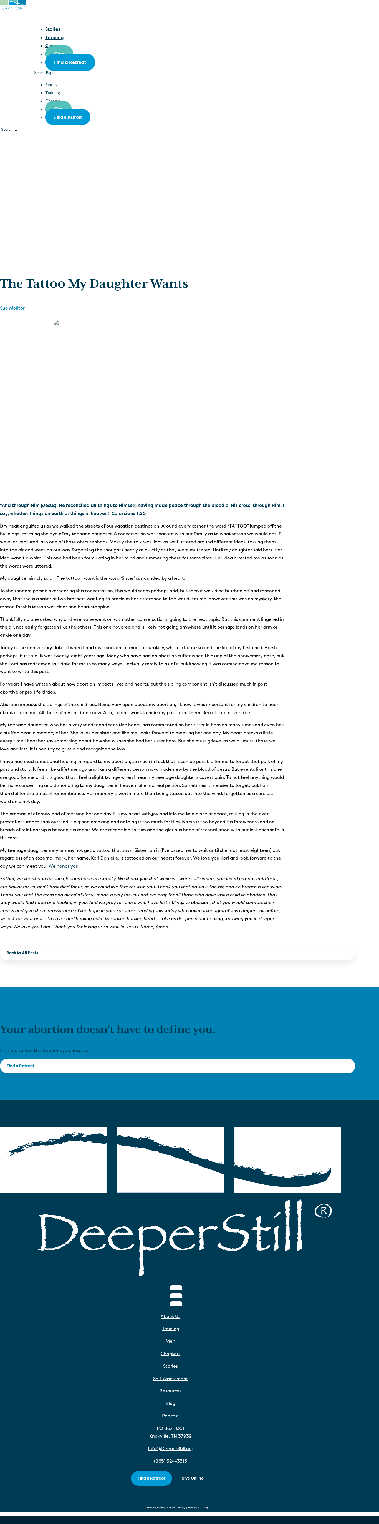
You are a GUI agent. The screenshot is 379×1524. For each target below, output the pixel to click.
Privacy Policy (155, 1507)
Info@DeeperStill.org (170, 1448)
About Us (170, 1316)
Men (170, 1341)
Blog (170, 1403)
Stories (51, 84)
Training (52, 93)
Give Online (192, 1478)
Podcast (170, 1416)
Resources (170, 1391)
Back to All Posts (22, 952)
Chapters (170, 1353)
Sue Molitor (12, 308)
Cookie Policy (176, 1507)
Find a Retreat (70, 62)
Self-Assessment (170, 1378)
